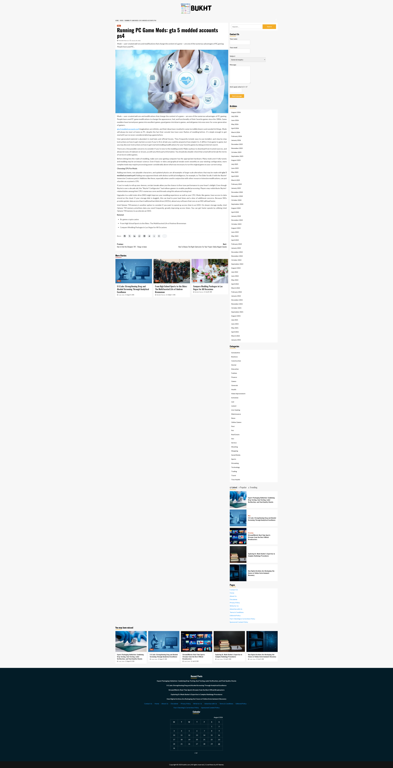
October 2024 (236, 200)
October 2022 (236, 260)
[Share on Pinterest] (144, 236)
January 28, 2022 (136, 40)
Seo (232, 439)
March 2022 (235, 288)
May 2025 (234, 172)
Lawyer (234, 406)
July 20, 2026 (196, 661)
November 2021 (237, 304)
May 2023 (234, 236)
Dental (233, 365)
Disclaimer (233, 599)
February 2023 (236, 244)
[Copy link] (164, 236)
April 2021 (235, 332)
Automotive (235, 353)
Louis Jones (122, 295)
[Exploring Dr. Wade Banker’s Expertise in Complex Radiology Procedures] (238, 554)
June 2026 (235, 120)
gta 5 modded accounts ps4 (128, 129)
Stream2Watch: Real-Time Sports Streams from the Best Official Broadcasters (259, 537)
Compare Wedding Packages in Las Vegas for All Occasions (143, 227)
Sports (233, 459)
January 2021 (236, 340)
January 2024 (236, 216)
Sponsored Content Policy (239, 622)
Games (233, 381)
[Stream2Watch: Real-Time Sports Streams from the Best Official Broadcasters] (238, 536)
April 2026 (235, 128)
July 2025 (234, 164)
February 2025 (236, 184)
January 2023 (236, 248)
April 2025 (235, 176)
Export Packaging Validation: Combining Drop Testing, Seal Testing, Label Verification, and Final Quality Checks (261, 500)
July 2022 (234, 272)
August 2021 (236, 316)
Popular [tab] (243, 487)
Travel (233, 475)
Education (235, 369)
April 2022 (235, 284)
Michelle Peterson (124, 40)
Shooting (234, 447)
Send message (237, 96)
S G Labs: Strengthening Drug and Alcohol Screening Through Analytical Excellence (133, 289)
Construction (236, 361)
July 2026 (234, 116)
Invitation (234, 398)
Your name (233, 39)
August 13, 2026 (130, 295)
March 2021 (235, 336)
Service (234, 443)
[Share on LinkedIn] (134, 236)
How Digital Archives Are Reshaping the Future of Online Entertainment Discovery (261, 573)
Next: (202, 245)
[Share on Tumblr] (154, 236)
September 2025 (237, 156)
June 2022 (235, 276)
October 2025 (236, 152)
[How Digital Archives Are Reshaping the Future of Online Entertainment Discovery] (238, 573)
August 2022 (236, 268)
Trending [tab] (253, 487)
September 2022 (237, 264)
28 (204, 744)
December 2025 (237, 144)
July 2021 (234, 320)
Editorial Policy (235, 615)
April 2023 (235, 240)
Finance (234, 377)
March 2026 (235, 132)
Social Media (235, 455)
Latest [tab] (234, 487)
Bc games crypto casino (129, 219)
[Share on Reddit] (149, 236)
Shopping (234, 451)
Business (234, 357)
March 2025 (235, 180)
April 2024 (235, 212)
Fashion (234, 373)
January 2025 (236, 188)
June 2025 (235, 168)
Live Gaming (235, 410)
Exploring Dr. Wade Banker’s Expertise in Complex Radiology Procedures (261, 555)
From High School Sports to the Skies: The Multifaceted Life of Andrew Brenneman (153, 223)
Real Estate (235, 434)
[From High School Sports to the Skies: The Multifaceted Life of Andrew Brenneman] (172, 271)
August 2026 (236, 112)
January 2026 (236, 140)
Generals (234, 385)
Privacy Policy (235, 603)
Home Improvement (238, 393)
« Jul (195, 753)
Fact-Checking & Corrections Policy (242, 619)
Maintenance (236, 414)
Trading (234, 471)
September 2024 (237, 204)
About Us (233, 596)
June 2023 (235, 232)
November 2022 (237, 256)
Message (233, 65)
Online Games (236, 422)
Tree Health (235, 479)
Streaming (235, 463)
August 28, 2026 (130, 661)
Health (233, 389)
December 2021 (237, 300)
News (119, 26)
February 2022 (236, 292)
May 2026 (234, 124)
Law (232, 402)
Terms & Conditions (237, 612)
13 (197, 735)
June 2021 (235, 324)
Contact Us (234, 590)
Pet (232, 430)
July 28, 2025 (209, 292)
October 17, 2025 (171, 295)
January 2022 (236, 296)
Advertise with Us (236, 609)
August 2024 (236, 208)
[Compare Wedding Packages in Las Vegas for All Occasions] (210, 271)
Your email (233, 47)
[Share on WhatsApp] (139, 236)
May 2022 (234, 280)
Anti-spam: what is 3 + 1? (238, 87)
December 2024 (237, 192)
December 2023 (237, 220)
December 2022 (237, 252)
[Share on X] (130, 236)
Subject (232, 56)
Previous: (132, 245)
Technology (235, 467)
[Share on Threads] (159, 236)
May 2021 (234, 328)
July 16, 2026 (228, 659)
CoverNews (209, 765)
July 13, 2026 (261, 659)
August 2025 (236, 160)
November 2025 (237, 148)
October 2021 (236, 308)
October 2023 (236, 224)
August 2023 (236, 228)
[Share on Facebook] (125, 236)
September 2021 (237, 312)
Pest (233, 426)
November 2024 (237, 196)
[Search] (276, 19)
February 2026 (236, 136)
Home (232, 593)
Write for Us (234, 606)
